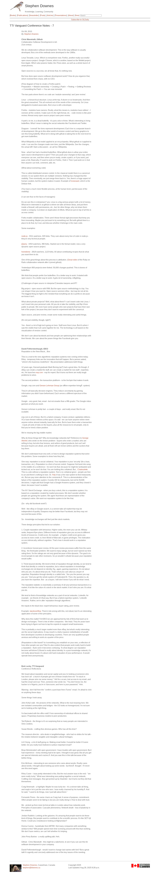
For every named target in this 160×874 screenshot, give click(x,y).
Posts (42, 15)
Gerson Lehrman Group (49, 386)
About (70, 15)
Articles (50, 15)
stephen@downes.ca (31, 868)
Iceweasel (75, 181)
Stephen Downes (31, 34)
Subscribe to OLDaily (80, 20)
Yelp (54, 475)
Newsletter (34, 15)
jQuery (24, 244)
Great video (72, 260)
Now (77, 15)
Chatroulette (82, 469)
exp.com (39, 372)
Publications (22, 15)
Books (12, 15)
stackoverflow (35, 611)
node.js (24, 236)
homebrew (25, 252)
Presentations (60, 15)
